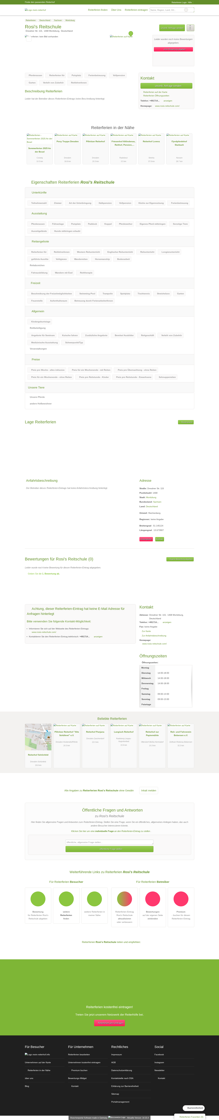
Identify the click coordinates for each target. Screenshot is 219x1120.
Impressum (116, 1054)
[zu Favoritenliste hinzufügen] (29, 39)
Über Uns (116, 10)
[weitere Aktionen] (190, 27)
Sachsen (157, 502)
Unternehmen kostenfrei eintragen (84, 1062)
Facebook (159, 1054)
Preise (35, 359)
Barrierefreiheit (195, 1108)
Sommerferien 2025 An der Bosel (39, 150)
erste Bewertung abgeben (174, 49)
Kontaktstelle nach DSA (122, 1078)
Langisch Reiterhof (123, 732)
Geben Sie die (43, 573)
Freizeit (35, 283)
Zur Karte (146, 631)
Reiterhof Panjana (95, 732)
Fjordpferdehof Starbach (179, 143)
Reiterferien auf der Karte (155, 92)
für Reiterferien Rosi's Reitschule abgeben (38, 915)
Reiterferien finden (98, 10)
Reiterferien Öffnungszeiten (156, 95)
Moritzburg (151, 497)
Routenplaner (187, 422)
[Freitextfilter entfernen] (186, 10)
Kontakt (159, 539)
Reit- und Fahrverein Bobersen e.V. (180, 733)
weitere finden (66, 915)
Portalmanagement (120, 1102)
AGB (113, 1062)
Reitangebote (40, 241)
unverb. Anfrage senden (172, 28)
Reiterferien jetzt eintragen (110, 1023)
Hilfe (190, 2)
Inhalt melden (148, 790)
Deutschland (152, 506)
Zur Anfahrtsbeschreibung (154, 635)
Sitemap (115, 1094)
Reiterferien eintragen (136, 10)
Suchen (192, 9)
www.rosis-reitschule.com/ (167, 106)
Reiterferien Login (179, 2)
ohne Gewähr (126, 790)
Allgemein (37, 311)
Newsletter (159, 1070)
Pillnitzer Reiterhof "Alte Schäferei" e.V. (67, 733)
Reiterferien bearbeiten (79, 1054)
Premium (188, 130)
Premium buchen (79, 1070)
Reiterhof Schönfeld (38, 755)
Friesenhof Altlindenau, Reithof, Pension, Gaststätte (123, 143)
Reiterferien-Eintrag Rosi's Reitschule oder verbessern (124, 917)
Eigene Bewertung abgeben (181, 559)
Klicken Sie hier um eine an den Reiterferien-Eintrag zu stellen (111, 831)
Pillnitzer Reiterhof (95, 141)
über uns (29, 1078)
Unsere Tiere (36, 387)
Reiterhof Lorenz (151, 141)
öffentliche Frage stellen (110, 849)
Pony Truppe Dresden (68, 141)
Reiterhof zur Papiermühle (152, 733)
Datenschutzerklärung (121, 1070)
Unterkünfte (39, 192)
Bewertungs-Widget (77, 1078)
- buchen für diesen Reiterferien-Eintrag (181, 915)
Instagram (159, 1062)
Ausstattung (39, 213)
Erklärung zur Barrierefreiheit (125, 1086)
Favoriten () (191, 1117)
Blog (27, 1086)
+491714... (154, 100)
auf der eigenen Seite (153, 915)
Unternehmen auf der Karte (38, 1062)
